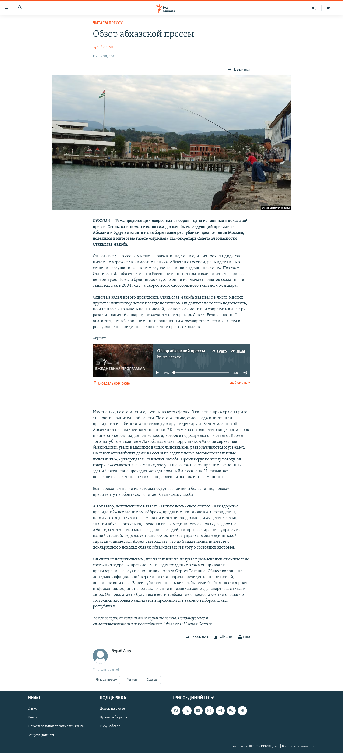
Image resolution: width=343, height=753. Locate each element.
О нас (32, 708)
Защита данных (41, 735)
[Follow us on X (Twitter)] (186, 710)
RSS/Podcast (110, 726)
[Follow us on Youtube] (198, 710)
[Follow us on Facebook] (176, 710)
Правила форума (113, 717)
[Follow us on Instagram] (209, 710)
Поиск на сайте (112, 708)
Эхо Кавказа (171, 357)
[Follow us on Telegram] (220, 710)
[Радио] (314, 8)
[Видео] (329, 8)
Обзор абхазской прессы (181, 351)
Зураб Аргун (103, 47)
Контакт (35, 717)
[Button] (239, 70)
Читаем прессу (108, 23)
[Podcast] (242, 710)
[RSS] (231, 710)
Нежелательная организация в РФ (56, 726)
